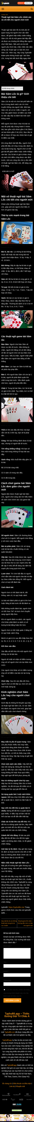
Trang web (7, 980)
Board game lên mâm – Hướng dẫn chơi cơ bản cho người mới (25, 923)
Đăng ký (20, 3)
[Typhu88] (8, 3)
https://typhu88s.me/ (16, 907)
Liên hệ (12, 1086)
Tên (5, 962)
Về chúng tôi (7, 1083)
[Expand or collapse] (21, 88)
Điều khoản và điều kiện (22, 1083)
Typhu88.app (7, 1040)
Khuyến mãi (20, 1086)
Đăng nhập (28, 3)
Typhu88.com (10, 1032)
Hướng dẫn (4, 14)
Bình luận (7, 946)
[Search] (32, 9)
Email (6, 971)
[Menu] (2, 9)
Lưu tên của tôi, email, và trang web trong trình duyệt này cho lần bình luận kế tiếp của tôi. (16, 993)
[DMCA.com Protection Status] (17, 1110)
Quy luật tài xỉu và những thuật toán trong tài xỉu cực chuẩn (9, 923)
